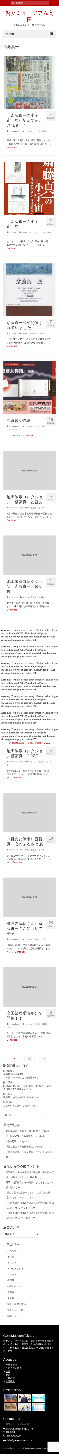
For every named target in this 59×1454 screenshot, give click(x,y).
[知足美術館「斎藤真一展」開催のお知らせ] (10, 1398)
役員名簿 (10, 1378)
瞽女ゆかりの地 (15, 1310)
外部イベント (14, 1286)
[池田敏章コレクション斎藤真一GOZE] (29, 742)
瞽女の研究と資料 (16, 1304)
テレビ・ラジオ (15, 1268)
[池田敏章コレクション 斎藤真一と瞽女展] (29, 555)
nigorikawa (15, 131)
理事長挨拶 (11, 1364)
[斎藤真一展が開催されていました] (29, 289)
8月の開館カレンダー (17, 1141)
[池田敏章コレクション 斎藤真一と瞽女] (29, 470)
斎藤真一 (45, 131)
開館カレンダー (15, 1316)
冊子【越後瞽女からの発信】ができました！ (29, 1182)
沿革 (8, 1371)
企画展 (10, 1280)
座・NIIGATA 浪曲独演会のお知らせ (25, 1136)
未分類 (10, 1298)
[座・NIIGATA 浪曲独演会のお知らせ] (24, 1398)
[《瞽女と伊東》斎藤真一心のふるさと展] (29, 812)
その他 (10, 1256)
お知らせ (12, 1250)
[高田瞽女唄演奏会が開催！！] (29, 986)
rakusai (14, 508)
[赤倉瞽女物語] (29, 387)
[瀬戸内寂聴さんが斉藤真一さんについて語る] (29, 897)
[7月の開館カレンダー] (38, 1407)
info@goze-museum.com (19, 1440)
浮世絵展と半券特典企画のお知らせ (24, 1146)
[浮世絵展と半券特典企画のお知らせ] (10, 1407)
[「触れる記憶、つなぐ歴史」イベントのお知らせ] (24, 1407)
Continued (12, 147)
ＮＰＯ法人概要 (14, 1368)
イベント (33, 232)
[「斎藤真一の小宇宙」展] (29, 188)
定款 (8, 1374)
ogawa (13, 232)
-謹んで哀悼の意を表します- (20, 1192)
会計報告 (10, 1381)
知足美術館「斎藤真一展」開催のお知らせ (27, 1131)
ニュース (36, 131)
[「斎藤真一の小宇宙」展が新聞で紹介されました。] (29, 82)
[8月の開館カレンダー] (38, 1398)
